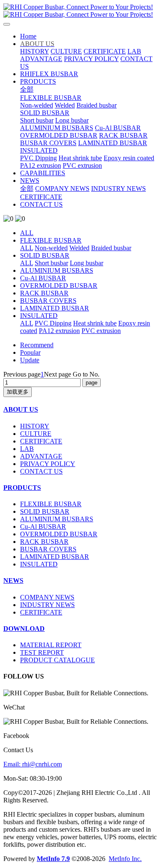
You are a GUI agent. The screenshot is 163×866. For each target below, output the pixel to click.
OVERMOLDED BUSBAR (58, 285)
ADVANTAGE (41, 456)
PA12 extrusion (59, 330)
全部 (26, 89)
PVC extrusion (101, 330)
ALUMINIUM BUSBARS (56, 270)
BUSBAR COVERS (48, 300)
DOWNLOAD (24, 628)
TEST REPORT (42, 652)
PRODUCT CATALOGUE (57, 660)
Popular (30, 352)
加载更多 (17, 392)
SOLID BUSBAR (44, 255)
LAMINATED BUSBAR (54, 308)
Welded (79, 247)
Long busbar (86, 262)
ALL (26, 232)
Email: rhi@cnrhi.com (32, 764)
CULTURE (35, 433)
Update (29, 360)
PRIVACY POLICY (47, 463)
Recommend (36, 344)
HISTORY (34, 426)
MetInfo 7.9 (53, 858)
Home (28, 36)
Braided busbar (111, 247)
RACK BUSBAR (44, 293)
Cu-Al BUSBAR (43, 278)
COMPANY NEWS (47, 597)
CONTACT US (41, 471)
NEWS (13, 580)
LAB (27, 448)
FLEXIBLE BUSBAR (51, 240)
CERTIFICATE (41, 441)
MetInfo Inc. (125, 858)
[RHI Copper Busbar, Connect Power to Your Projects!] (81, 10)
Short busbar (51, 262)
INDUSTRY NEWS (47, 604)
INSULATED (39, 315)
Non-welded (51, 247)
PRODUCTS (22, 487)
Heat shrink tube (95, 323)
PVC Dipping (53, 323)
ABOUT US (20, 409)
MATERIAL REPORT (51, 644)
